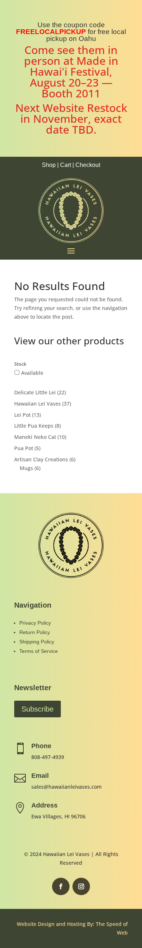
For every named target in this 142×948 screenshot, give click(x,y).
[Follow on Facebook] (61, 886)
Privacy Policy (35, 623)
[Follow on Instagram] (81, 886)
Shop (49, 165)
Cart (65, 165)
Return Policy (34, 632)
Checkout (87, 165)
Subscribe (37, 709)
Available (32, 372)
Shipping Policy (36, 642)
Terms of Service (38, 651)
